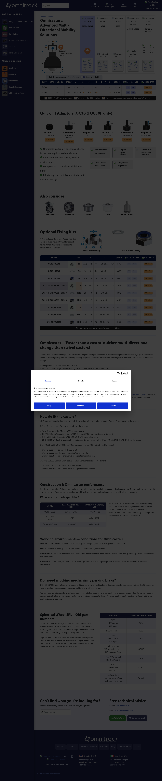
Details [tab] (81, 381)
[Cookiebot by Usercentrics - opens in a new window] (118, 373)
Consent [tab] (48, 381)
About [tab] (114, 381)
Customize (80, 406)
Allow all (112, 406)
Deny (49, 406)
